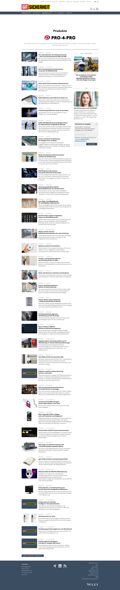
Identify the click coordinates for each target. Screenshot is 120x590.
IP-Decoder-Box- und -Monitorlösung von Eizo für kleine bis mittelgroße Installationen (53, 488)
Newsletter (93, 563)
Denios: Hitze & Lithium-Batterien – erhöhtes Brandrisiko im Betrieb (49, 300)
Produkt (41, 53)
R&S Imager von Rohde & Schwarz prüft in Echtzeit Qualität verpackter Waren (51, 445)
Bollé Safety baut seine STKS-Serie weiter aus (53, 98)
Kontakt (95, 567)
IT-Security (59, 13)
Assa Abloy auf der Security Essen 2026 (50, 357)
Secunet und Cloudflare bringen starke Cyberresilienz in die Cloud (49, 402)
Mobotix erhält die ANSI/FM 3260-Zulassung (52, 472)
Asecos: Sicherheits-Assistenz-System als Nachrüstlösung (48, 286)
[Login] (94, 9)
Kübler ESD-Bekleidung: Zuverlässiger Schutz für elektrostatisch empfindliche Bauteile (52, 123)
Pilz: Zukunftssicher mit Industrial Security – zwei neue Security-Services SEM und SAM (52, 55)
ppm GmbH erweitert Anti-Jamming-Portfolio (53, 459)
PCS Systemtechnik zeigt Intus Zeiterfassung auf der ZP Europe (48, 315)
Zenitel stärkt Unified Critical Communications (53, 430)
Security (36, 13)
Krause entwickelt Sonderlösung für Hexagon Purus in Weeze (49, 139)
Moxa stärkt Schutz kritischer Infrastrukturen (53, 83)
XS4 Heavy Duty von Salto (46, 516)
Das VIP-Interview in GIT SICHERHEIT (85, 108)
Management (26, 13)
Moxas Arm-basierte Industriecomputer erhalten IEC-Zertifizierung (51, 156)
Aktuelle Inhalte (51, 1)
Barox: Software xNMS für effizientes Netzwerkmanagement (49, 327)
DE (95, 1)
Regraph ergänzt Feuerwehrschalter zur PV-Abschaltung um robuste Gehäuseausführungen (54, 342)
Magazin (69, 1)
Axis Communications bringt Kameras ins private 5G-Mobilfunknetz (50, 70)
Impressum (94, 573)
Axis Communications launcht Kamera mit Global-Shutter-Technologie (51, 388)
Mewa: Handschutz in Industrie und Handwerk (53, 273)
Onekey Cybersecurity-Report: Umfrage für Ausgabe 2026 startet (49, 542)
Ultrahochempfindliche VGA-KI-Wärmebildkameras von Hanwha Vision (51, 188)
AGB (97, 577)
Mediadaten (93, 571)
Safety (69, 13)
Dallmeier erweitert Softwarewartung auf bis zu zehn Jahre (50, 372)
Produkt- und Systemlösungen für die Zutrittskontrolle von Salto (49, 259)
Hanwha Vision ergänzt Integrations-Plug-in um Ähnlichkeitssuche (50, 216)
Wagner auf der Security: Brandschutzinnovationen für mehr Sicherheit (53, 232)
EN (97, 1)
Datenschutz (93, 575)
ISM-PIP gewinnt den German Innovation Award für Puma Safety (49, 172)
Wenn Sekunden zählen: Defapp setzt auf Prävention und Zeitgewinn (50, 415)
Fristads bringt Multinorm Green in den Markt (53, 110)
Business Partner (79, 1)
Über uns (94, 569)
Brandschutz (47, 13)
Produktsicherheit (90, 579)
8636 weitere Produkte (33, 555)
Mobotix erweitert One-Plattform (49, 246)
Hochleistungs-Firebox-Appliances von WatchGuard (55, 529)
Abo (97, 565)
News (42, 1)
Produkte (62, 1)
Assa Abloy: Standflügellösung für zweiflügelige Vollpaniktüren (48, 202)
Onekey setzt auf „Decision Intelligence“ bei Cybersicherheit (48, 503)
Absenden (91, 144)
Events (89, 1)
